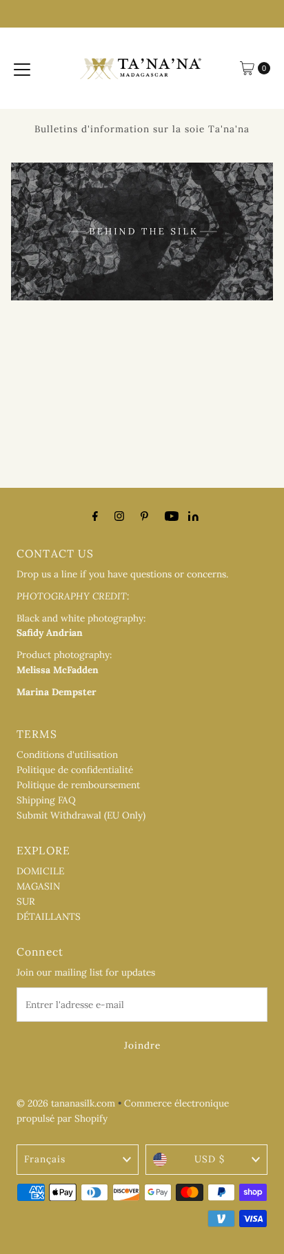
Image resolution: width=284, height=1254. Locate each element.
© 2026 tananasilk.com (66, 1103)
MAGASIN (38, 886)
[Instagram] (119, 516)
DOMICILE (40, 871)
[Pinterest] (144, 516)
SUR (26, 901)
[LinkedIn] (193, 517)
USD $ (209, 1159)
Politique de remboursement (78, 785)
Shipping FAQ (46, 800)
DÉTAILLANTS (49, 916)
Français (44, 1159)
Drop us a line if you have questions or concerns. (122, 574)
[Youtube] (172, 516)
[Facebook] (95, 516)
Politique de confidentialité (75, 769)
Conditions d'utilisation (67, 754)
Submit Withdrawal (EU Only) (81, 815)
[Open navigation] (22, 68)
